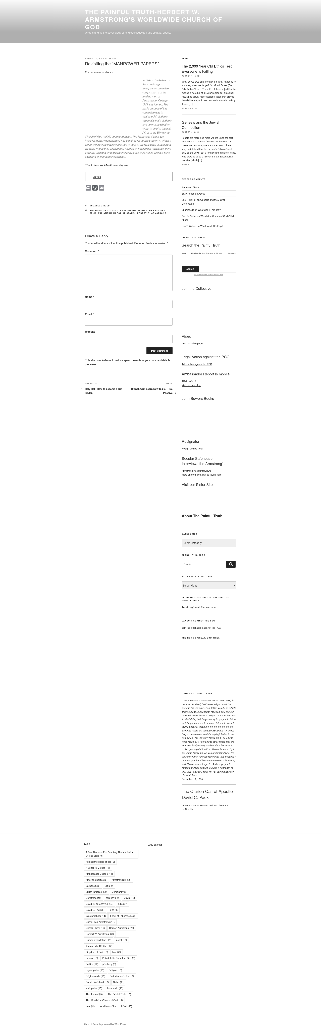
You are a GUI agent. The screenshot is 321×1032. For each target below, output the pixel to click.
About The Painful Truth (202, 515)
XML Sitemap (155, 844)
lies (116, 952)
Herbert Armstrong (121, 928)
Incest (121, 940)
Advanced (232, 253)
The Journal (94, 994)
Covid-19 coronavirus (99, 903)
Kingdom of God (97, 952)
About (196, 187)
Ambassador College (104, 210)
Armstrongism (121, 879)
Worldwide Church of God (116, 1006)
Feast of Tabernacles (123, 916)
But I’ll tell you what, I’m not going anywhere (210, 771)
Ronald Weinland (97, 982)
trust (90, 1006)
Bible (109, 885)
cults (123, 903)
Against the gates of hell (100, 861)
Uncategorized (100, 205)
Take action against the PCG (197, 364)
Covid (129, 897)
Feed (185, 58)
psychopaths (95, 970)
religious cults (95, 976)
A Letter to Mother (98, 867)
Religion (115, 970)
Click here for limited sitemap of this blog (206, 253)
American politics (96, 879)
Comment (92, 251)
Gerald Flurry (95, 928)
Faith (113, 909)
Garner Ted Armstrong (100, 922)
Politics (92, 964)
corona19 (113, 897)
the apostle (114, 988)
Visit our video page (192, 343)
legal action (197, 627)
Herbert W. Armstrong (151, 213)
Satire (118, 982)
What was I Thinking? (209, 209)
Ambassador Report (133, 210)
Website (90, 331)
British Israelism (97, 891)
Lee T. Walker (189, 199)
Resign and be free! (192, 448)
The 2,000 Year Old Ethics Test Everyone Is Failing (207, 68)
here (221, 805)
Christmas (93, 897)
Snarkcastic (188, 209)
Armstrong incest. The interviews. (199, 607)
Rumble (189, 809)
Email (89, 314)
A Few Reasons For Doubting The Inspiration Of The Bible (110, 853)
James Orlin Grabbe (99, 946)
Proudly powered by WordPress (109, 1024)
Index (184, 253)
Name (89, 297)
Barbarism (93, 885)
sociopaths (94, 988)
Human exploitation (98, 940)
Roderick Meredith (122, 976)
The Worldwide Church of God (104, 1000)
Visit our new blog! (191, 385)
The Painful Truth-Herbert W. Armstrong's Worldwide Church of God (153, 19)
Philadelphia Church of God (118, 958)
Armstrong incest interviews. (196, 470)
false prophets (96, 916)
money (92, 958)
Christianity (119, 891)
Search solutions (200, 274)
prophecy (109, 964)
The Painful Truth (119, 994)
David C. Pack (95, 909)
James (113, 58)
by (215, 274)
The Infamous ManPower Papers (107, 165)
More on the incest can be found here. (202, 474)
